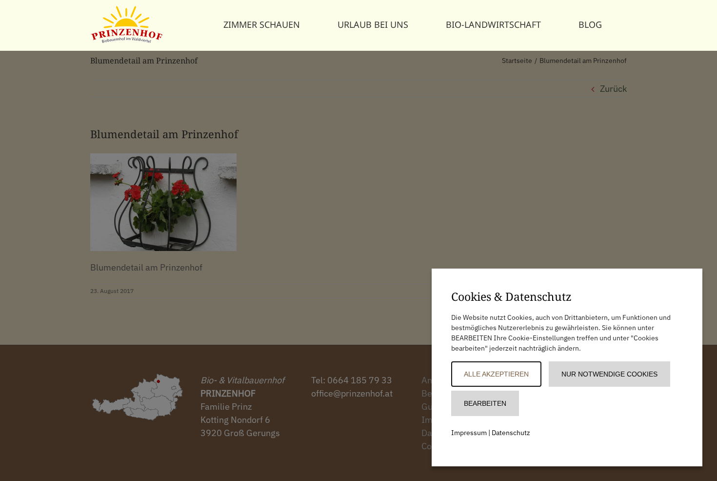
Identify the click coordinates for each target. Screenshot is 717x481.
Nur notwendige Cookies (609, 374)
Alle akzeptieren (496, 374)
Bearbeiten (485, 403)
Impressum (469, 432)
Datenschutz (511, 432)
